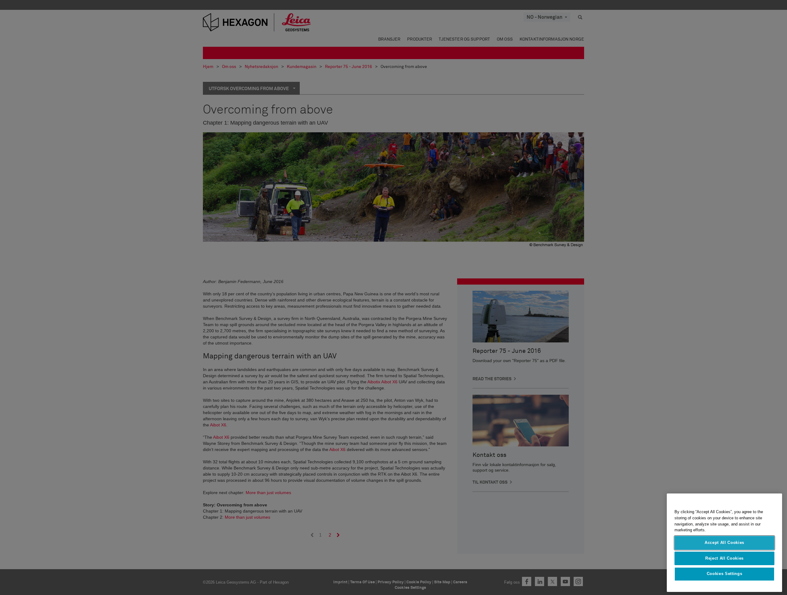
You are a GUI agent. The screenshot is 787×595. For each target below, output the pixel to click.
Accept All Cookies (724, 543)
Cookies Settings (724, 574)
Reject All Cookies (724, 558)
